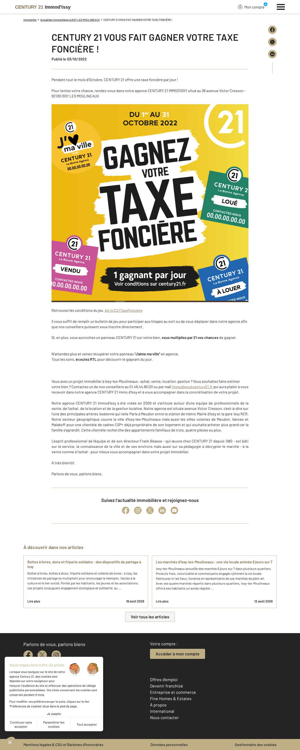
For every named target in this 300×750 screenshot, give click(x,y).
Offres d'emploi (164, 679)
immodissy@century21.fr (192, 386)
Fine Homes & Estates (170, 698)
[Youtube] (174, 510)
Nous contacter (164, 717)
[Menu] (281, 6)
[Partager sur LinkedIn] (272, 54)
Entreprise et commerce (173, 692)
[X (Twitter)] (150, 510)
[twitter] (42, 655)
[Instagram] (138, 510)
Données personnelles (169, 744)
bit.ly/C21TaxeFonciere (123, 310)
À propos (158, 704)
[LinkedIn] (162, 510)
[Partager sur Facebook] (272, 30)
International (162, 711)
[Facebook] (125, 510)
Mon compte (254, 7)
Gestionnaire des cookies (256, 744)
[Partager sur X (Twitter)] (272, 42)
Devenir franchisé (166, 685)
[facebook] (28, 655)
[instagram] (56, 655)
